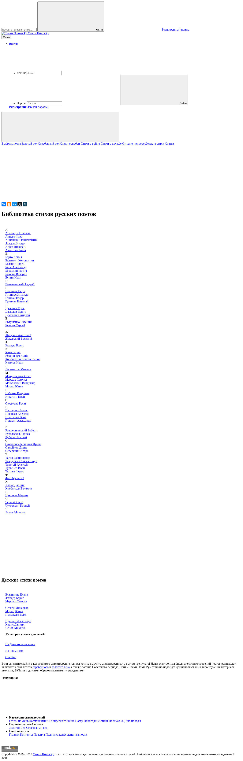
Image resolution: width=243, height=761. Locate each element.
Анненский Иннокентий (21, 240)
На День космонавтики (20, 644)
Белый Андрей (14, 263)
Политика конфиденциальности (66, 734)
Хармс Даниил (14, 485)
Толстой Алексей (16, 464)
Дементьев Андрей (17, 315)
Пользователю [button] (19, 731)
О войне (10, 657)
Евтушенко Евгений (18, 321)
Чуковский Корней (17, 505)
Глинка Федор (14, 298)
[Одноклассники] (9, 204)
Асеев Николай (15, 246)
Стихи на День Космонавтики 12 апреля (35, 720)
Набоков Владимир (17, 393)
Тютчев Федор (14, 471)
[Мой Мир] (14, 204)
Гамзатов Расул (15, 291)
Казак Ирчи (13, 352)
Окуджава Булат (15, 403)
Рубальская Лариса (17, 433)
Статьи (169, 143)
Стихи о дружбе (111, 143)
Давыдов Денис (15, 311)
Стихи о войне (90, 143)
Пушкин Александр (18, 420)
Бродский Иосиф (16, 270)
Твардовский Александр (21, 461)
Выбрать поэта (11, 143)
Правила (39, 734)
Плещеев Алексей (17, 413)
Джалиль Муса (14, 308)
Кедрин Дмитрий (16, 355)
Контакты (26, 734)
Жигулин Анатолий (18, 335)
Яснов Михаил (15, 512)
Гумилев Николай (16, 301)
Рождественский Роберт (21, 430)
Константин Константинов (22, 359)
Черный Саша (14, 502)
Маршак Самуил (16, 379)
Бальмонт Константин (19, 260)
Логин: (21, 73)
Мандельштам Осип (18, 376)
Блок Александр (15, 267)
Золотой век (29, 143)
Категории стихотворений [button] (27, 717)
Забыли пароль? (37, 107)
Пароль (21, 103)
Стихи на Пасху (72, 720)
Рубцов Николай (16, 437)
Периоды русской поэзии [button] (26, 724)
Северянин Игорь (16, 451)
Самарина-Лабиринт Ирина (23, 444)
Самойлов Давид (16, 447)
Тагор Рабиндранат (17, 457)
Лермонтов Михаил (18, 369)
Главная (14, 734)
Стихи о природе (133, 143)
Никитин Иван (15, 396)
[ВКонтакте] (4, 204)
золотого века (61, 667)
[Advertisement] (115, 171)
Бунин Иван (13, 277)
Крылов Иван (14, 362)
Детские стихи (154, 143)
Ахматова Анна (15, 250)
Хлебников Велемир (18, 488)
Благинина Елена (16, 594)
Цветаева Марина (16, 495)
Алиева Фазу (13, 236)
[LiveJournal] (25, 204)
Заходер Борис (14, 345)
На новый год (14, 650)
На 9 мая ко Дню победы (125, 720)
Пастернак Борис (16, 410)
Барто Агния (13, 257)
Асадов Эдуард (15, 243)
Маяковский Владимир (20, 383)
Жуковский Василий (18, 338)
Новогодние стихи (96, 720)
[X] (19, 204)
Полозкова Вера (15, 417)
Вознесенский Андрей (20, 284)
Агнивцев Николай (18, 233)
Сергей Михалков (16, 607)
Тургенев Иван (15, 468)
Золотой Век (17, 727)
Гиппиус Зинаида (16, 294)
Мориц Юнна (14, 386)
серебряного (41, 667)
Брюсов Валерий (16, 274)
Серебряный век (48, 143)
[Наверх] (30, 711)
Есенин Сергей (15, 325)
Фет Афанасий (14, 478)
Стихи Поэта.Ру (43, 754)
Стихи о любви (70, 143)
